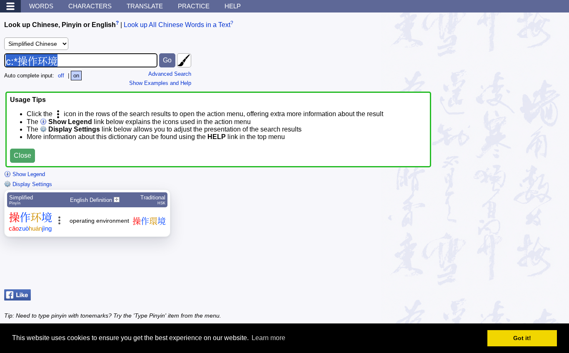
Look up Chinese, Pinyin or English (60, 24)
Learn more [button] (268, 337)
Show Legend (28, 174)
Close (22, 155)
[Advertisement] (498, 265)
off (61, 75)
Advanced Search (169, 74)
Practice (194, 6)
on (76, 75)
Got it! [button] (522, 338)
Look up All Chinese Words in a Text (177, 24)
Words (41, 6)
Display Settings (31, 184)
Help (233, 6)
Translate (145, 6)
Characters (90, 6)
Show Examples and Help (160, 83)
